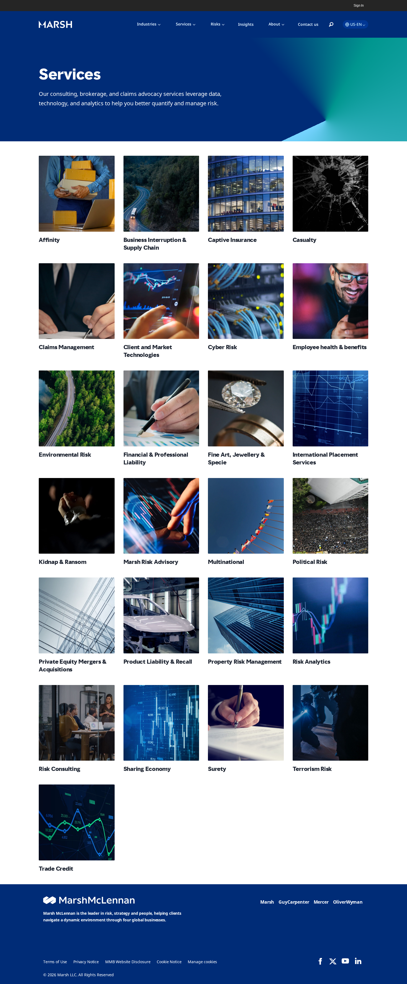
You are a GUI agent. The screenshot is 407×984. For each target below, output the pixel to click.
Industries (146, 24)
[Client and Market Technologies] (161, 301)
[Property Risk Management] (246, 615)
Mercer (321, 902)
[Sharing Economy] (161, 723)
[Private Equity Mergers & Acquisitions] (77, 615)
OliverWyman (348, 902)
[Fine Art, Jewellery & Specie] (246, 408)
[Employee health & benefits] (331, 301)
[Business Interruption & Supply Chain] (161, 194)
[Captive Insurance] (246, 194)
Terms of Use (55, 961)
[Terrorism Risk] (331, 723)
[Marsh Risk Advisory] (161, 516)
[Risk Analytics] (331, 615)
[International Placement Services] (331, 408)
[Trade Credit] (77, 822)
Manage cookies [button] (202, 961)
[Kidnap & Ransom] (77, 516)
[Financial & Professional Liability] (161, 408)
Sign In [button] (359, 5)
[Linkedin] (358, 961)
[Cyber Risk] (246, 301)
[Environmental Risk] (77, 408)
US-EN (356, 24)
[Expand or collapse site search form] (331, 24)
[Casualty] (331, 194)
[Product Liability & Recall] (161, 615)
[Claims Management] (77, 301)
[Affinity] (77, 194)
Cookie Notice (169, 961)
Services (183, 24)
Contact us (308, 24)
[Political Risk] (331, 516)
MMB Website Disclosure (128, 961)
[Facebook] (320, 961)
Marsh (267, 902)
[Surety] (246, 723)
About (274, 24)
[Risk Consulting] (77, 723)
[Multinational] (246, 516)
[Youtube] (345, 961)
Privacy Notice (86, 961)
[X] (333, 961)
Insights (246, 24)
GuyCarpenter (294, 902)
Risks (215, 24)
